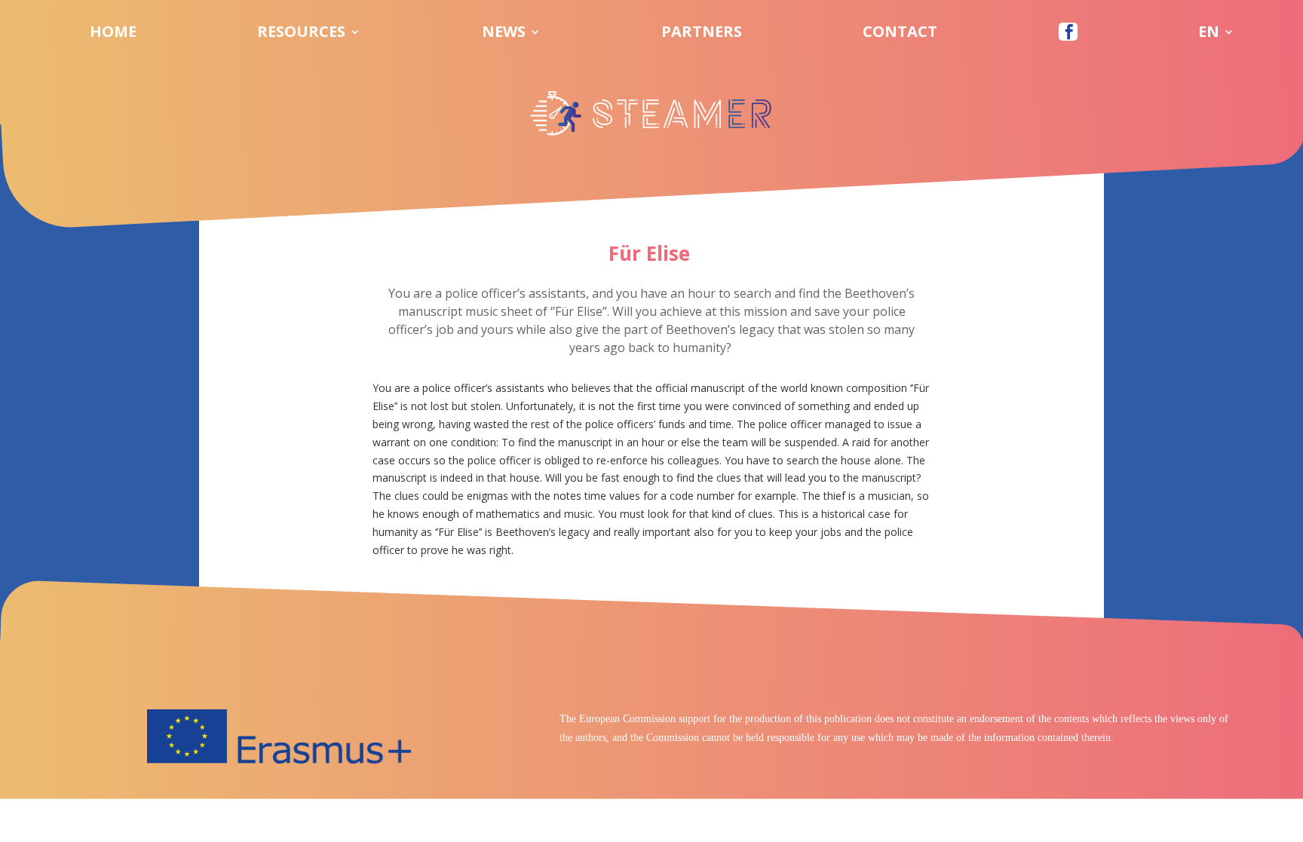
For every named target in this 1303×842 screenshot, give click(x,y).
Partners (701, 33)
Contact (900, 33)
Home (113, 33)
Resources (301, 33)
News (504, 33)
